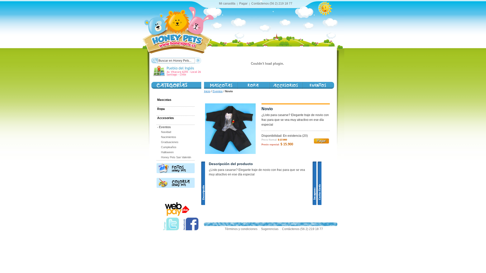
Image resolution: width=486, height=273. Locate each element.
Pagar (243, 3)
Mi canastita (227, 3)
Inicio (207, 91)
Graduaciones (169, 142)
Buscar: (154, 60)
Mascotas (220, 85)
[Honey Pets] (176, 28)
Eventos (218, 91)
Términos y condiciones (241, 229)
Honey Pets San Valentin (176, 157)
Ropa (161, 109)
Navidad (166, 131)
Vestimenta (253, 85)
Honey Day (318, 85)
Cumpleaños (168, 147)
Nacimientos (168, 137)
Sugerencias (269, 229)
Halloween (167, 152)
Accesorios (285, 85)
